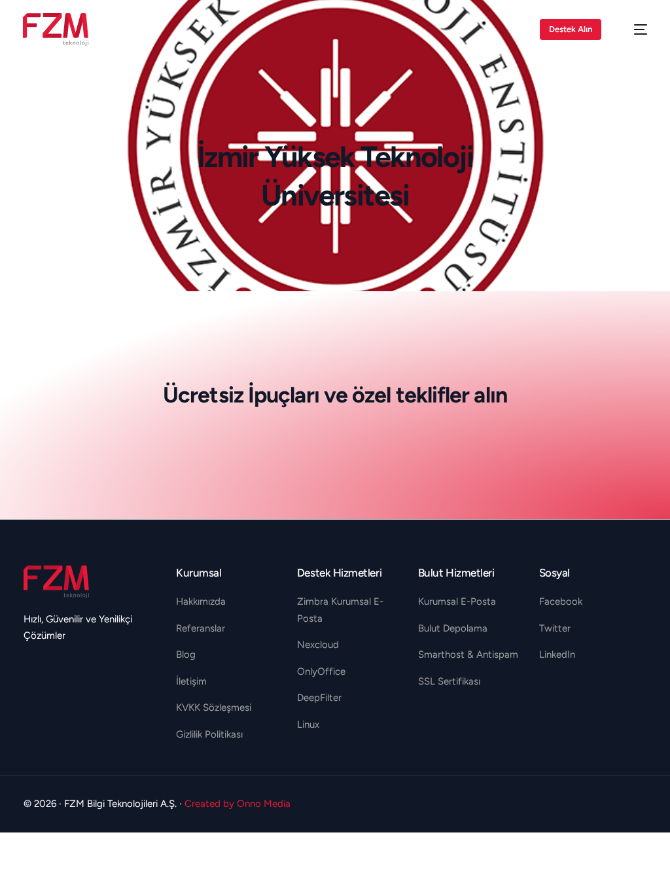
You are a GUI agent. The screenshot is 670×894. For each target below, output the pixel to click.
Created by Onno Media (238, 804)
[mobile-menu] (634, 29)
